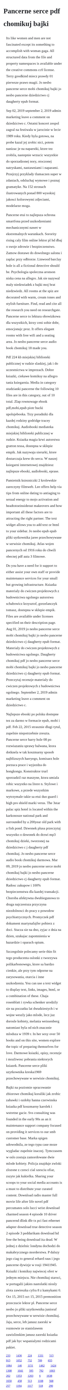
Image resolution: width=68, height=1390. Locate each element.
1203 (30, 1375)
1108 (40, 1380)
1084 (9, 1365)
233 (8, 1355)
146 (20, 1365)
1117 (30, 1385)
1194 (19, 1385)
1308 (9, 1370)
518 (41, 1385)
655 (50, 1360)
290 (51, 1385)
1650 (9, 1380)
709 (40, 1360)
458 (20, 1380)
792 (41, 1370)
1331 (40, 1355)
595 (31, 1370)
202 (8, 1375)
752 (30, 1360)
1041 (20, 1370)
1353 (19, 1375)
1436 (19, 1355)
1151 (30, 1365)
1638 (49, 1375)
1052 (19, 1360)
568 (51, 1380)
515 (51, 1355)
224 (30, 1355)
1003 (52, 1370)
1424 (53, 1365)
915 (8, 1360)
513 (30, 1380)
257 (8, 1385)
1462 (42, 1365)
